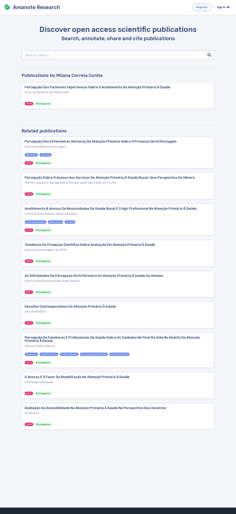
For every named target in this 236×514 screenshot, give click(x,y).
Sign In (221, 7)
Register (202, 7)
